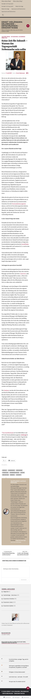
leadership (11, 470)
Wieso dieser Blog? (6, 1)
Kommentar (24, 579)
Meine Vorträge (19, 6)
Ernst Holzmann (20, 73)
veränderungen (14, 472)
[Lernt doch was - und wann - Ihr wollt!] (3, 676)
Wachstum (6, 474)
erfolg (5, 470)
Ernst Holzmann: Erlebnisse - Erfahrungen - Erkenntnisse (12, 25)
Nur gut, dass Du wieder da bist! (17, 681)
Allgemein (6, 591)
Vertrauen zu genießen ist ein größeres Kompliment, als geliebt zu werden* (19, 666)
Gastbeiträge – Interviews (10, 595)
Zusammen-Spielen (8, 605)
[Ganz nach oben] (27, 688)
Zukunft (18, 474)
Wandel (12, 474)
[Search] (3, 15)
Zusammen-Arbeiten (8, 598)
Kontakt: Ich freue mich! (7, 3)
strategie (5, 472)
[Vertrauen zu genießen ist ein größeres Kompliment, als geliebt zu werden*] (3, 665)
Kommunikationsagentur (19, 204)
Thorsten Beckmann (8, 432)
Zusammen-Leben (8, 602)
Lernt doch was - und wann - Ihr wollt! (18, 676)
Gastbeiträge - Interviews (10, 36)
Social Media (25, 244)
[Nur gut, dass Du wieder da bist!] (3, 681)
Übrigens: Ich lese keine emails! (17, 672)
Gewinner (6, 390)
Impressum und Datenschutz (18, 9)
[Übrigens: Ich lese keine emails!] (3, 671)
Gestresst (23, 273)
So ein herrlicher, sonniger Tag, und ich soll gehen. (18, 660)
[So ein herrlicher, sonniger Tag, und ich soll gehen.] (3, 659)
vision (22, 472)
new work (19, 470)
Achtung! (24, 435)
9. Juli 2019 (9, 73)
